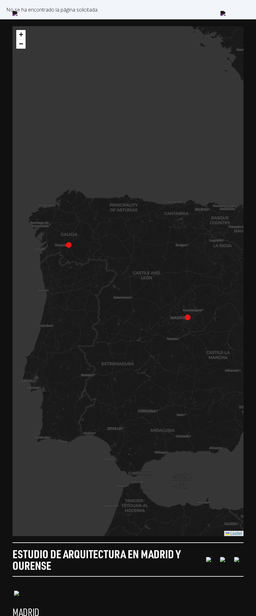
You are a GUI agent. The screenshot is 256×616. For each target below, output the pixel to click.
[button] (187, 317)
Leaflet (235, 533)
